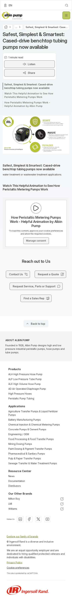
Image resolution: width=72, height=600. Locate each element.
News (11, 476)
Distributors (14, 485)
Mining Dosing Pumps (20, 443)
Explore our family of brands (22, 536)
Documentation (16, 481)
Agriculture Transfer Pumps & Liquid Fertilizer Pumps (33, 413)
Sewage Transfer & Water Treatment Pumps (32, 463)
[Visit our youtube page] (47, 519)
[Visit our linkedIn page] (20, 519)
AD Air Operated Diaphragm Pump (27, 388)
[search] (66, 5)
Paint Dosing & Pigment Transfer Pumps (30, 448)
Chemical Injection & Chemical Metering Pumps (34, 424)
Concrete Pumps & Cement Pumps (27, 429)
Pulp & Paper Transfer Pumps (24, 458)
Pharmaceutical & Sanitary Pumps (26, 453)
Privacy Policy (14, 562)
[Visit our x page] (38, 519)
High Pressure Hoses (20, 393)
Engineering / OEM (18, 434)
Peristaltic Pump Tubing (21, 398)
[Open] (66, 15)
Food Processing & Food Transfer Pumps (31, 439)
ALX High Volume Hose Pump (24, 384)
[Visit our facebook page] (29, 519)
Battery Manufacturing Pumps (24, 419)
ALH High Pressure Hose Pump (25, 374)
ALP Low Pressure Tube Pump (25, 379)
